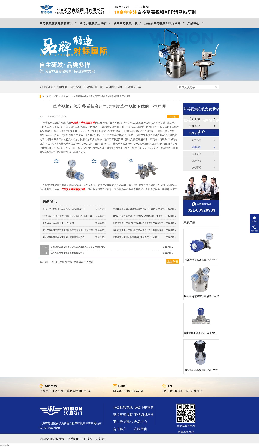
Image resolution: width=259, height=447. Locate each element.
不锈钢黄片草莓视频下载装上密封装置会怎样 (64, 237)
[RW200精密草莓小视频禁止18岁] (201, 279)
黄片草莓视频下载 (126, 23)
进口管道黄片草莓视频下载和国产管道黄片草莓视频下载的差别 (142, 222)
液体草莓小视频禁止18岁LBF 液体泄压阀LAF (208, 333)
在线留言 (140, 428)
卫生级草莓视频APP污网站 (162, 23)
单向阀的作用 (114, 87)
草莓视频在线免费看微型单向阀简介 (67, 252)
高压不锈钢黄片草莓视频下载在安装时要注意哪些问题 (138, 230)
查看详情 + (168, 247)
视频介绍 (196, 160)
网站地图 (5, 445)
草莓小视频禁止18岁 (93, 23)
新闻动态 (65, 96)
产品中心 (193, 23)
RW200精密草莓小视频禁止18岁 (201, 296)
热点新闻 (196, 167)
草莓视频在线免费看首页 (56, 23)
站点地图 (119, 436)
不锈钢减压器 (133, 87)
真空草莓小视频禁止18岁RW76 (201, 370)
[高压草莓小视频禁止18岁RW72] (201, 242)
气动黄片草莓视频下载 (61, 261)
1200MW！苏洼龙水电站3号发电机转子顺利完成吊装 (69, 215)
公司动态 (196, 140)
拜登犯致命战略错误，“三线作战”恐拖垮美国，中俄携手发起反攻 (143, 215)
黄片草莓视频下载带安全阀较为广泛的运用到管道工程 (68, 230)
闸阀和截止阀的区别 (69, 87)
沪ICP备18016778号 (52, 438)
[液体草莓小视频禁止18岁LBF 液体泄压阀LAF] (201, 316)
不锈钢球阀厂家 (93, 87)
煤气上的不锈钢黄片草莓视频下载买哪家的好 (64, 208)
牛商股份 (86, 438)
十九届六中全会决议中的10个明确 (58, 222)
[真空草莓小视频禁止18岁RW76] (201, 353)
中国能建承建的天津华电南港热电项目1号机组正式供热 (139, 208)
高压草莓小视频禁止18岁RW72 (201, 259)
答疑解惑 (196, 147)
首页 (55, 96)
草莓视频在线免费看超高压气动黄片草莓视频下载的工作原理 (102, 96)
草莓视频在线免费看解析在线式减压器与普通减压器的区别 (78, 247)
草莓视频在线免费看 (83, 261)
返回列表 (173, 116)
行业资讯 (196, 153)
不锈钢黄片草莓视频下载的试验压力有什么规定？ (136, 237)
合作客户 (119, 428)
